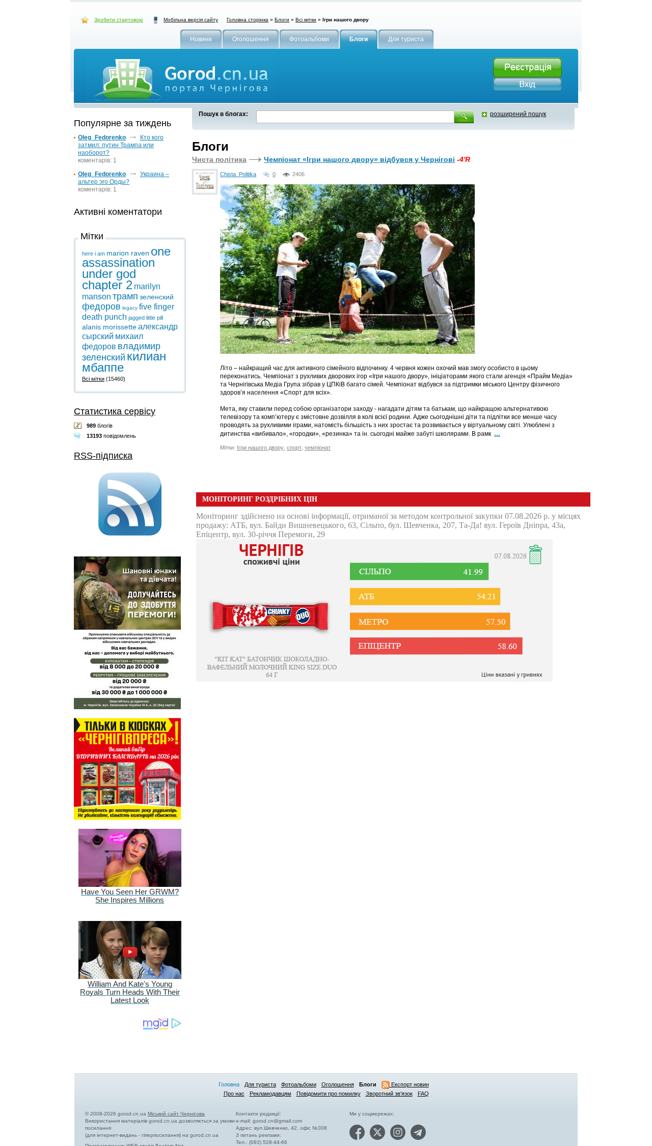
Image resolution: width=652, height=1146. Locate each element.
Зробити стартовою (118, 19)
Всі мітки (305, 19)
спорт (294, 447)
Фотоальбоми (298, 1084)
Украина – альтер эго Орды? (123, 178)
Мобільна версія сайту (191, 19)
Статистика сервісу (114, 411)
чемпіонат (318, 447)
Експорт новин (409, 1084)
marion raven (127, 253)
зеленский (157, 297)
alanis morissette (109, 327)
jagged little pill (145, 318)
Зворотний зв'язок (389, 1094)
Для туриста (260, 1084)
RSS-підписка (103, 456)
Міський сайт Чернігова (176, 1113)
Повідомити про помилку (328, 1094)
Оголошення (337, 1084)
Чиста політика (219, 159)
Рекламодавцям (270, 1094)
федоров (101, 306)
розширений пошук (518, 114)
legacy (130, 308)
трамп (125, 296)
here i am (93, 253)
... (497, 433)
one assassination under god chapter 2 (126, 268)
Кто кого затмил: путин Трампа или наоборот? (121, 145)
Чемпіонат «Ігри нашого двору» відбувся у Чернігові (359, 159)
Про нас (234, 1094)
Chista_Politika (238, 174)
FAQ (423, 1094)
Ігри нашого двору (260, 447)
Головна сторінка (247, 19)
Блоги (282, 19)
